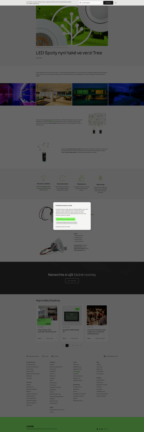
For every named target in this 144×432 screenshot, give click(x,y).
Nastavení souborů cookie (63, 226)
